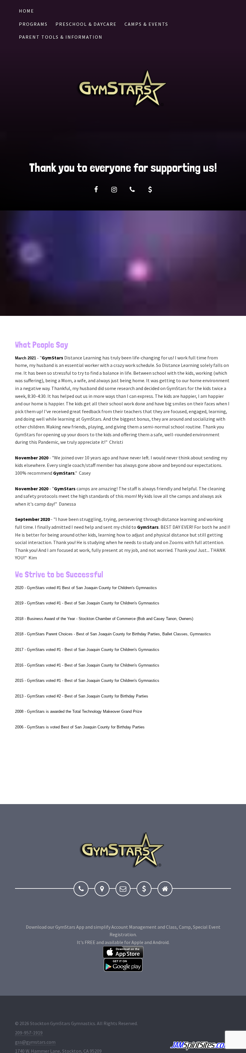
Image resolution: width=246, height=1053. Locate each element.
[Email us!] (123, 888)
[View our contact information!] (132, 189)
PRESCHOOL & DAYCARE (86, 24)
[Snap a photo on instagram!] (114, 189)
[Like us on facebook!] (96, 189)
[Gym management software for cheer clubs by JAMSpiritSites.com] (200, 1046)
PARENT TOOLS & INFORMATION (61, 37)
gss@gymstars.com (35, 1042)
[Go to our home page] (165, 888)
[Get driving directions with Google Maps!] (102, 888)
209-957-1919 (29, 1033)
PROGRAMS (33, 24)
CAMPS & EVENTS (146, 24)
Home (26, 11)
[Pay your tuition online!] (150, 189)
